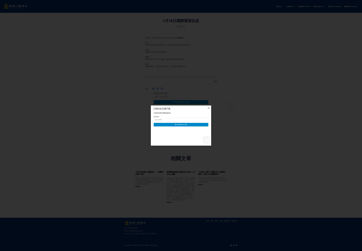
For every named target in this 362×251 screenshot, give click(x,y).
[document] (181, 125)
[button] (208, 108)
